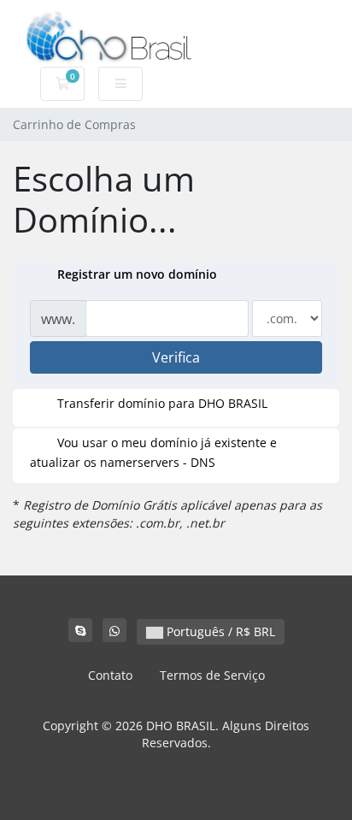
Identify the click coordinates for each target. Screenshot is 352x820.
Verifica (176, 357)
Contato (110, 675)
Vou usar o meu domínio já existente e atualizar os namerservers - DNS (153, 452)
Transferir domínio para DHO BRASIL (162, 403)
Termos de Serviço (212, 675)
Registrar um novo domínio (137, 274)
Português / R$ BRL (219, 631)
